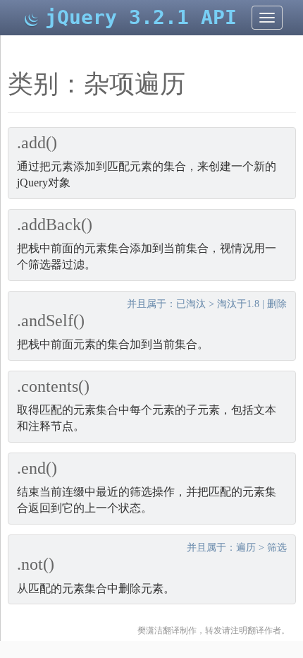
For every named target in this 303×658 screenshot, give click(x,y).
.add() (37, 142)
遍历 (246, 547)
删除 (277, 304)
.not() (35, 564)
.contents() (53, 386)
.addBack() (54, 224)
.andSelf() (51, 320)
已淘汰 (191, 304)
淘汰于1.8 (238, 304)
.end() (37, 468)
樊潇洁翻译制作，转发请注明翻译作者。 (213, 630)
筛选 (277, 547)
